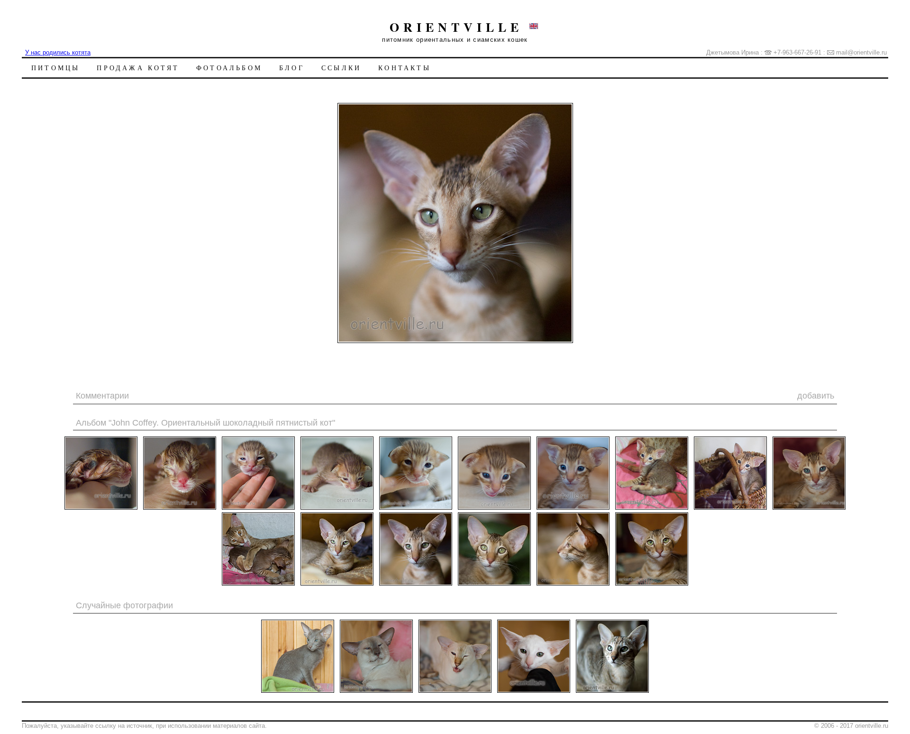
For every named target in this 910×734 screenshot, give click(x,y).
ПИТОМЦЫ (55, 67)
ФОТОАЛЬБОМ (229, 67)
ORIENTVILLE (456, 27)
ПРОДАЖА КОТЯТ (138, 67)
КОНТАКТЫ (404, 67)
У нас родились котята (58, 52)
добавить (815, 395)
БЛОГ (291, 67)
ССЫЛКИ (341, 67)
